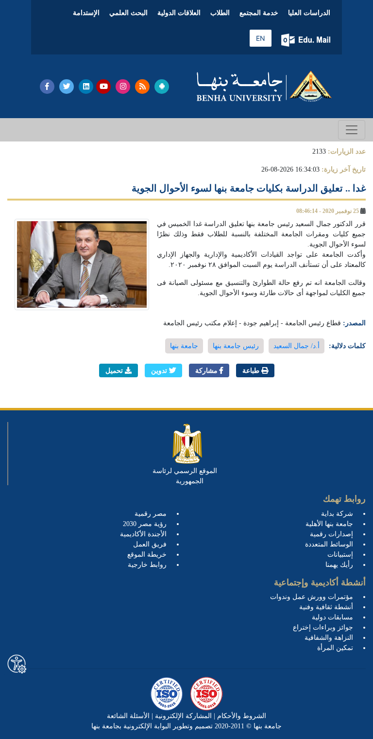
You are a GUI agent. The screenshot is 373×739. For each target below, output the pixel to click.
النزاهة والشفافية (329, 637)
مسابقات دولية (332, 617)
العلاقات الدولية (179, 13)
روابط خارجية (147, 564)
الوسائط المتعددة (329, 544)
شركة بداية (337, 513)
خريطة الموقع (147, 554)
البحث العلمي (128, 13)
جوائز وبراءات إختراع (323, 627)
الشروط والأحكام (240, 716)
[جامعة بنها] (264, 86)
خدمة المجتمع (258, 13)
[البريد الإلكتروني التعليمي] (306, 40)
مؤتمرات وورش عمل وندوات (311, 596)
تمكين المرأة (335, 647)
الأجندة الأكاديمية (143, 534)
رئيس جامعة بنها (236, 346)
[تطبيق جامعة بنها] (161, 86)
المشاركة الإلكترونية (182, 716)
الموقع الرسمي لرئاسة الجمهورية (185, 476)
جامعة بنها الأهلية (329, 524)
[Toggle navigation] (351, 130)
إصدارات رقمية (331, 534)
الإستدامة (86, 13)
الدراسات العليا (309, 13)
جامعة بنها (184, 346)
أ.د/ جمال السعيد (296, 346)
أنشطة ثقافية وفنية (326, 607)
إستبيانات (340, 554)
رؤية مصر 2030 (145, 524)
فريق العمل (150, 544)
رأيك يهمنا (339, 564)
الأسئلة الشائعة (128, 716)
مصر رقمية (151, 513)
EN (260, 38)
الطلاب (220, 13)
